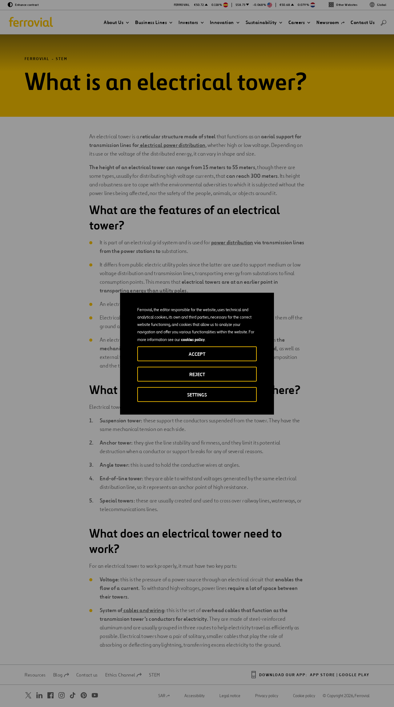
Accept (197, 354)
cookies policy (193, 339)
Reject (197, 374)
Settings (197, 394)
